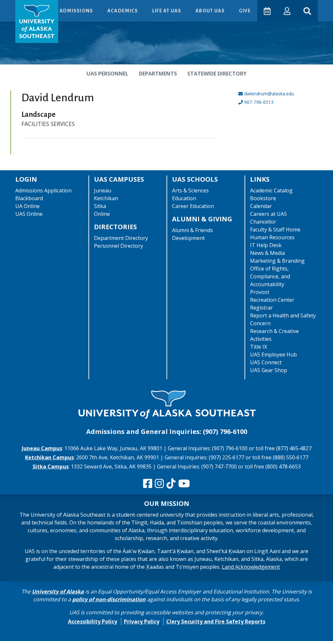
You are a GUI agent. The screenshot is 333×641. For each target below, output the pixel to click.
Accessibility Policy (92, 621)
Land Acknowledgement (251, 566)
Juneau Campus (42, 448)
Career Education (193, 206)
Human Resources (272, 237)
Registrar (261, 307)
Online (102, 213)
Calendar (261, 206)
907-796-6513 (258, 102)
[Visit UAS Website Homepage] (166, 405)
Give (245, 10)
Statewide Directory (216, 73)
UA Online (27, 206)
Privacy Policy (141, 621)
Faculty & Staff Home (275, 229)
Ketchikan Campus (49, 457)
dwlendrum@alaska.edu (269, 94)
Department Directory (121, 238)
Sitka (100, 206)
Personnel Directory (118, 245)
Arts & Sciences (190, 190)
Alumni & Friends (192, 230)
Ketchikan (106, 198)
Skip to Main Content (30, 6)
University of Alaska (58, 591)
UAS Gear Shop (268, 370)
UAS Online (29, 213)
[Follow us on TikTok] (171, 483)
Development (188, 238)
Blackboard (29, 198)
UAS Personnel (107, 73)
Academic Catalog (271, 190)
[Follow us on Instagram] (159, 483)
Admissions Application (43, 190)
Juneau (102, 190)
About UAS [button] (210, 10)
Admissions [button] (77, 10)
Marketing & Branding (277, 260)
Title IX (258, 346)
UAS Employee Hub (273, 354)
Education (184, 198)
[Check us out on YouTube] (184, 483)
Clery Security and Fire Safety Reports (215, 621)
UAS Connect (266, 362)
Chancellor (263, 221)
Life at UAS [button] (167, 10)
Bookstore (263, 198)
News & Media (267, 253)
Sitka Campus (51, 466)
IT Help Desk (266, 245)
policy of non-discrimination (109, 599)
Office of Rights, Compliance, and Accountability (270, 276)
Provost (259, 292)
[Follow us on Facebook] (147, 483)
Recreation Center (272, 299)
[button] (287, 11)
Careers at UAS (268, 213)
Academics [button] (123, 10)
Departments (158, 73)
